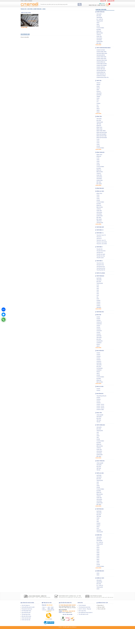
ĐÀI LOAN (99, 15)
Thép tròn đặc (100, 276)
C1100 (98, 139)
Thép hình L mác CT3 (101, 240)
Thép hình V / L (100, 232)
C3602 (98, 142)
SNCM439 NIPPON (101, 55)
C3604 (98, 144)
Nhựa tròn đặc (100, 460)
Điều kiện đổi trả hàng (26, 616)
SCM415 (98, 305)
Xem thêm (98, 44)
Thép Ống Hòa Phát (101, 268)
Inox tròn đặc (100, 350)
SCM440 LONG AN (101, 67)
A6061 (98, 24)
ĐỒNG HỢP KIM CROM (102, 132)
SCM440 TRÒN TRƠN (101, 56)
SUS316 (98, 327)
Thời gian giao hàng (26, 614)
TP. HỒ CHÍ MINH (100, 27)
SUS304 (98, 318)
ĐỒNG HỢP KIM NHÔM (102, 137)
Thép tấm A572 (100, 252)
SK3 (97, 297)
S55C (98, 286)
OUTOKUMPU (100, 341)
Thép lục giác (100, 473)
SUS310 (98, 325)
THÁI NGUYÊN (100, 222)
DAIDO (98, 86)
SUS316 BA (99, 330)
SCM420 (98, 304)
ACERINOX (99, 342)
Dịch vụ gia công (82, 610)
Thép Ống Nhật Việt (101, 269)
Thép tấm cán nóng (101, 256)
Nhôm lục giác (100, 578)
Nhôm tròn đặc (37, 9)
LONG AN (99, 34)
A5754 (98, 557)
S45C (98, 288)
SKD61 (98, 110)
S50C (98, 437)
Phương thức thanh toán (27, 608)
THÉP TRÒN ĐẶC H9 (101, 74)
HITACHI (98, 82)
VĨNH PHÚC (99, 220)
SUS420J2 (99, 361)
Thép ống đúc (100, 509)
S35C (98, 290)
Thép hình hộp (100, 227)
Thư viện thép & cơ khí (83, 614)
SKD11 (98, 108)
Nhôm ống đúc (100, 570)
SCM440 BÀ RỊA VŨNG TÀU (103, 77)
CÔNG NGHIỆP (100, 415)
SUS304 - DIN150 (100, 407)
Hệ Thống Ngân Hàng (26, 610)
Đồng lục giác (100, 191)
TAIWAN (98, 96)
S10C (98, 295)
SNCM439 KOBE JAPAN (102, 53)
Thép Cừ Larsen (100, 273)
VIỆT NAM (99, 123)
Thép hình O (99, 260)
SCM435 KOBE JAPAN (101, 51)
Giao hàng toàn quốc (26, 612)
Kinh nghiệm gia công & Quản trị (85, 612)
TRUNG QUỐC (100, 21)
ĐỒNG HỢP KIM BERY (101, 134)
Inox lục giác (100, 386)
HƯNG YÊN (99, 36)
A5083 (98, 552)
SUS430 (98, 332)
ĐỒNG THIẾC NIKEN (101, 130)
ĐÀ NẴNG (99, 29)
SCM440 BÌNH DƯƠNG (102, 63)
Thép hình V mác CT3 (101, 235)
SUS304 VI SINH (100, 409)
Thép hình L (99, 236)
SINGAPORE (99, 17)
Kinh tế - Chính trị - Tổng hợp (85, 608)
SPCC (98, 100)
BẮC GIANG (99, 183)
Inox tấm (98, 314)
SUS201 (98, 317)
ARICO (98, 346)
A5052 (44, 9)
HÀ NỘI (98, 26)
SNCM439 (99, 307)
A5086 (98, 554)
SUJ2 (98, 285)
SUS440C (99, 334)
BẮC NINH (99, 43)
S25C (98, 291)
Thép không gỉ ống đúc (101, 395)
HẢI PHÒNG (99, 39)
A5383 (98, 556)
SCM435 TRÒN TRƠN (101, 58)
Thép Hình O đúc (100, 263)
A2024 (98, 547)
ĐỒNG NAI (99, 31)
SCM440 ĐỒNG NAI (101, 62)
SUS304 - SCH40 (100, 406)
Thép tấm (98, 80)
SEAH (98, 89)
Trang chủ (23, 9)
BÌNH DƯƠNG (100, 33)
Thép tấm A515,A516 (101, 250)
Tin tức (81, 602)
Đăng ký (102, 0)
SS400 (98, 98)
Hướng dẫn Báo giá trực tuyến (28, 607)
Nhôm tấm (99, 535)
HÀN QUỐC (99, 14)
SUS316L (99, 329)
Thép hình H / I (99, 230)
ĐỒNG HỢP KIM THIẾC (102, 135)
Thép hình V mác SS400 (102, 242)
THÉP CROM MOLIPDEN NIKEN (103, 47)
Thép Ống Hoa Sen (101, 266)
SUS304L (99, 320)
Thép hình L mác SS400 (102, 243)
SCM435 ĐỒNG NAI (101, 72)
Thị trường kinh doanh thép (84, 607)
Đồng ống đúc (100, 188)
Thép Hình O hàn (100, 264)
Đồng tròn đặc (100, 152)
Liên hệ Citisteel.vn (26, 605)
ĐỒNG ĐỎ (99, 125)
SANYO (98, 88)
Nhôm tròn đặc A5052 (26, 12)
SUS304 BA (99, 323)
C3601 (98, 141)
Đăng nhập (110, 0)
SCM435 (98, 302)
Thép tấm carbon (100, 257)
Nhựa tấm (99, 412)
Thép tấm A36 (99, 249)
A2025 (98, 549)
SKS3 (98, 106)
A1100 (98, 545)
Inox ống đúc (99, 393)
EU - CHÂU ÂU (100, 19)
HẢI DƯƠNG (99, 38)
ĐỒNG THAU (99, 127)
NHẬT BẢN (99, 94)
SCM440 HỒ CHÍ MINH (101, 65)
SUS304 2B (99, 322)
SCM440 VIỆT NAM (101, 68)
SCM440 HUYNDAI (101, 50)
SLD (97, 105)
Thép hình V (99, 238)
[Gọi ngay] (3, 320)
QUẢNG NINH (100, 41)
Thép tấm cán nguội (101, 254)
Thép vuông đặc (100, 425)
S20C (98, 293)
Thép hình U (99, 246)
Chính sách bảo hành (26, 618)
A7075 (98, 563)
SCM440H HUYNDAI (101, 75)
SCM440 (98, 103)
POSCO (98, 344)
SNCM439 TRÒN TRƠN (102, 60)
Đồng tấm (99, 116)
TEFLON (98, 421)
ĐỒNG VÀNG (99, 129)
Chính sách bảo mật (26, 619)
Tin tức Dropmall (82, 605)
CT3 (97, 101)
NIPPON (98, 84)
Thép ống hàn (100, 311)
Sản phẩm (29, 9)
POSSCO (99, 91)
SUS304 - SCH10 (100, 404)
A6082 (98, 561)
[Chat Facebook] (3, 314)
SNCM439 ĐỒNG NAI (101, 70)
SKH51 (98, 112)
